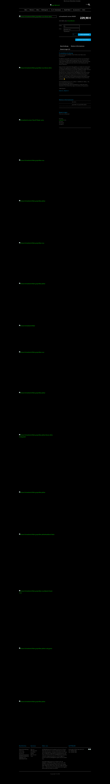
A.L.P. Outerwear (56, 10)
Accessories (76, 10)
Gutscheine (33, 752)
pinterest (63, 92)
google (65, 92)
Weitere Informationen (77, 46)
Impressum (21, 750)
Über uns (32, 749)
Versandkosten (71, 21)
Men (26, 10)
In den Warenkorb (84, 34)
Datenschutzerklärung (23, 749)
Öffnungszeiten (34, 750)
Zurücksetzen (66, 31)
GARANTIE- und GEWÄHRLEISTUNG (23, 758)
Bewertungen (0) (65, 49)
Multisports (44, 10)
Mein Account (67, 1)
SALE (83, 10)
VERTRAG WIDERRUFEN (24, 756)
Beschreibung (64, 46)
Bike (37, 10)
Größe (60, 25)
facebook (60, 92)
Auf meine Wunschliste (83, 40)
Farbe (60, 28)
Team (32, 756)
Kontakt (32, 753)
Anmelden (78, 1)
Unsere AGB (21, 752)
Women (32, 10)
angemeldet (61, 120)
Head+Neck (67, 10)
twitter (61, 92)
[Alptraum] (55, 5)
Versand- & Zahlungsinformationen (24, 754)
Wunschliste (72, 1)
